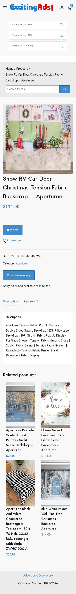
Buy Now (12, 230)
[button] (68, 109)
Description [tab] (10, 301)
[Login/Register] (62, 8)
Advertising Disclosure (38, 575)
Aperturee (22, 263)
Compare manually (19, 275)
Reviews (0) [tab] (31, 301)
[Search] (61, 24)
